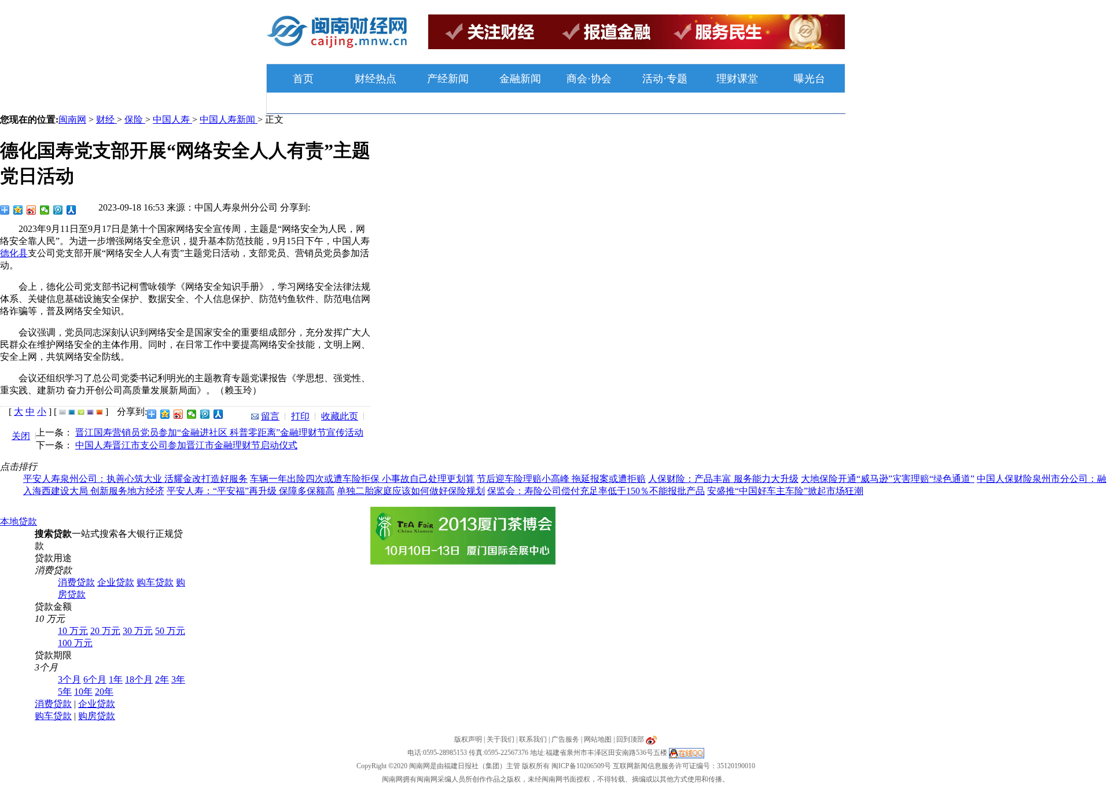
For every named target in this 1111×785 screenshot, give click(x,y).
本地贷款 (18, 521)
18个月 (139, 679)
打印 (300, 416)
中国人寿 (172, 119)
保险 (134, 119)
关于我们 (500, 739)
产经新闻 (448, 78)
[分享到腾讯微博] (58, 210)
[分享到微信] (45, 210)
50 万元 (170, 631)
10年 (83, 691)
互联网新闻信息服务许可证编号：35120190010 (684, 766)
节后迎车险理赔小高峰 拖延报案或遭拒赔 (561, 479)
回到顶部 (630, 739)
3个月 (69, 679)
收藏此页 (339, 416)
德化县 (14, 253)
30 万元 (138, 631)
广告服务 (565, 739)
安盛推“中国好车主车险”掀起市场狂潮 (785, 491)
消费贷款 (76, 582)
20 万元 (105, 631)
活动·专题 (664, 78)
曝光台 (809, 78)
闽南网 (72, 119)
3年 (178, 679)
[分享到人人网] (71, 210)
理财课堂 (737, 78)
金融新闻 (520, 78)
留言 (270, 416)
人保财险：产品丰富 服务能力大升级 (723, 479)
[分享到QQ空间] (18, 210)
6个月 (94, 679)
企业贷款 (115, 582)
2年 (162, 679)
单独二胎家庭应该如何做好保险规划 (411, 491)
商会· (578, 78)
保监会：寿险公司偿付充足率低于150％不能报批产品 (596, 491)
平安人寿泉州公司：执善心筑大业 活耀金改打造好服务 (135, 479)
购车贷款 (155, 582)
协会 (601, 78)
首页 (303, 78)
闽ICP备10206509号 (581, 766)
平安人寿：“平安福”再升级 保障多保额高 (250, 491)
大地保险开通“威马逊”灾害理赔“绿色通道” (887, 479)
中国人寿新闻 (228, 119)
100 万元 (75, 643)
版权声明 (468, 739)
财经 (106, 119)
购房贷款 (96, 716)
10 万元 (73, 631)
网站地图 (598, 739)
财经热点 (375, 78)
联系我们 (533, 739)
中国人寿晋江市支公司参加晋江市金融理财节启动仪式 (186, 445)
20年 (104, 691)
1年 (116, 679)
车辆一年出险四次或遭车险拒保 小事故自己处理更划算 (362, 479)
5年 (65, 691)
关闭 (21, 436)
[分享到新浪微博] (31, 210)
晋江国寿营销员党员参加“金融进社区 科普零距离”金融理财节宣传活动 (219, 432)
